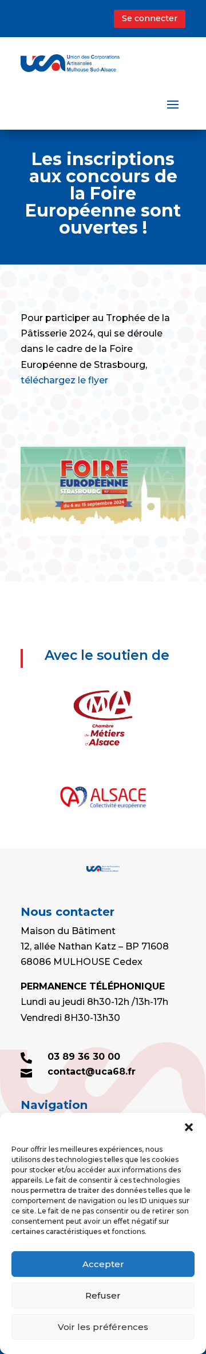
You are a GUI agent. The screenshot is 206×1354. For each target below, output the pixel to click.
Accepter (103, 1264)
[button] (189, 1127)
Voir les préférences (103, 1326)
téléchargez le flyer (64, 380)
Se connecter (149, 18)
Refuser (103, 1295)
